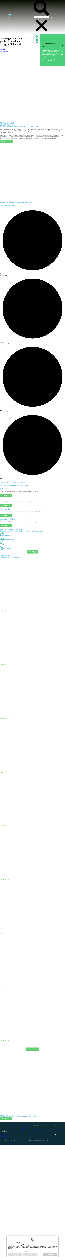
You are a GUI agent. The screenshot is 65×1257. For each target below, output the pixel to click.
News (45, 1130)
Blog (45, 1128)
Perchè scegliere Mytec (15, 1128)
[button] (50, 17)
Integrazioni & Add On (37, 1130)
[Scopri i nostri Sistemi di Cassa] (22, 178)
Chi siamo (13, 1125)
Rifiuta (30, 1254)
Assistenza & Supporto (59, 1128)
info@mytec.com (3, 1137)
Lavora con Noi (58, 1130)
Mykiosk (24, 1125)
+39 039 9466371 (4, 1134)
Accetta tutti (50, 1254)
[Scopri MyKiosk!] (32, 120)
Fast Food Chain (36, 1128)
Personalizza (15, 1254)
